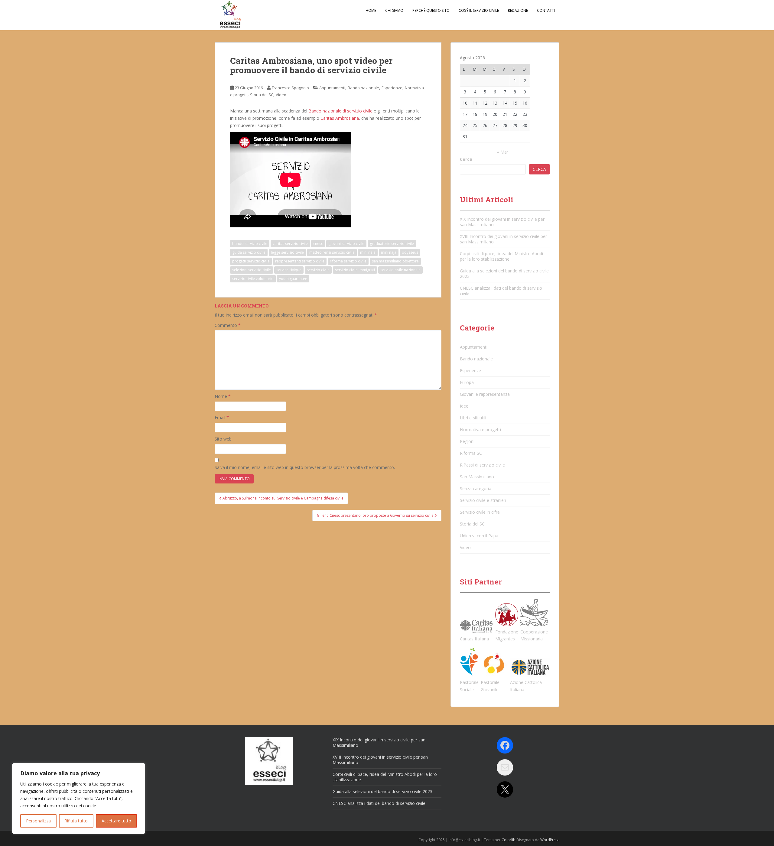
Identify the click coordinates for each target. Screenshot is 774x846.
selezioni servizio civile (251, 269)
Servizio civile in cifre (480, 512)
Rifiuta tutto (76, 821)
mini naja (388, 252)
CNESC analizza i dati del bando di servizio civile (501, 290)
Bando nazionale (363, 87)
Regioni (467, 441)
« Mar (502, 152)
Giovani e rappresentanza (485, 394)
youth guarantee (293, 278)
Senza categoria (475, 488)
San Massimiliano (477, 477)
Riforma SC (471, 453)
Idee (464, 406)
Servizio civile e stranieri (483, 500)
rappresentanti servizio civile (299, 261)
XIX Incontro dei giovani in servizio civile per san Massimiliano (502, 221)
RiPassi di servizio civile (482, 465)
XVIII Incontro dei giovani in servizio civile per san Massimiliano (503, 239)
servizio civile (318, 269)
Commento (228, 325)
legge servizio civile (287, 252)
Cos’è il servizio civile (479, 10)
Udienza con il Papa (479, 536)
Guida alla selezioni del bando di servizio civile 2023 (504, 273)
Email (222, 417)
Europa (467, 382)
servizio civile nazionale (400, 269)
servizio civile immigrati (355, 269)
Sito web (223, 439)
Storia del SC (261, 94)
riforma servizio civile (348, 261)
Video (281, 94)
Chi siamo (394, 10)
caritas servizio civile (290, 243)
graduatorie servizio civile (392, 243)
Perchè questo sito (431, 10)
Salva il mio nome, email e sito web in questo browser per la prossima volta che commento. (305, 467)
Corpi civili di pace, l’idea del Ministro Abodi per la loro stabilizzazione (501, 256)
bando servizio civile (249, 243)
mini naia (368, 252)
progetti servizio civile (251, 261)
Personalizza (38, 821)
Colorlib (508, 839)
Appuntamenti (332, 87)
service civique (288, 269)
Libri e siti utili (473, 418)
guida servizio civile (248, 252)
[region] (78, 798)
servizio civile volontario (253, 278)
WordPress (549, 839)
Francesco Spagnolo (290, 87)
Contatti (546, 10)
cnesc (318, 243)
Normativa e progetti (480, 429)
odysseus (410, 252)
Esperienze (392, 87)
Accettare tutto (116, 821)
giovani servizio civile (346, 243)
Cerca (466, 159)
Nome (223, 396)
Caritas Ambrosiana (339, 118)
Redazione (518, 10)
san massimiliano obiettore (395, 261)
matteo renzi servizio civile (332, 252)
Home (371, 10)
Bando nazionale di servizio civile (340, 111)
